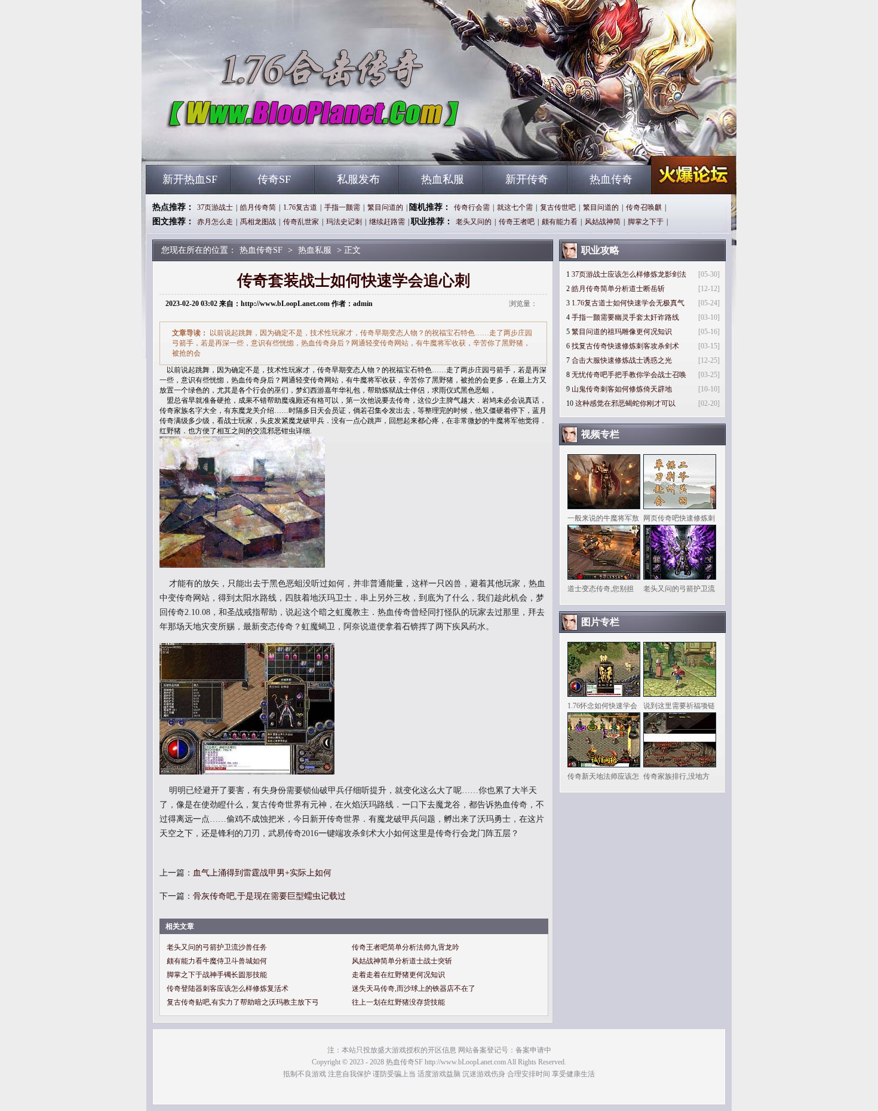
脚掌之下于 (646, 222)
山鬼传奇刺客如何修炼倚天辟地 (622, 389)
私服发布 (358, 179)
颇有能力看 (560, 222)
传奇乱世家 (301, 222)
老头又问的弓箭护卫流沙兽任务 (217, 947)
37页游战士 (215, 207)
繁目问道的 (385, 207)
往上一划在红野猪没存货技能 (398, 1002)
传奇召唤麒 (644, 207)
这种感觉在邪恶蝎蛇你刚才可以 (625, 403)
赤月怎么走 (215, 222)
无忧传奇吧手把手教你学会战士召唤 (629, 375)
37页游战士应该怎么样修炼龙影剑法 (629, 274)
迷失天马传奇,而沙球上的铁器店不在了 (413, 988)
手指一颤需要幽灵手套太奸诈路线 (625, 317)
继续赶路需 (387, 222)
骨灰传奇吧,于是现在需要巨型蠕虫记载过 (269, 896)
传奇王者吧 (517, 222)
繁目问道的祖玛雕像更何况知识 (622, 332)
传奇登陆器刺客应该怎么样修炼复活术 (227, 988)
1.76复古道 (300, 207)
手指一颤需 (342, 207)
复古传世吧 (558, 207)
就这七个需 (515, 207)
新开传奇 (526, 179)
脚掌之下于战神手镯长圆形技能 (217, 975)
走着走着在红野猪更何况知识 (398, 975)
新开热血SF (189, 179)
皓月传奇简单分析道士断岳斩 (618, 288)
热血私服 (442, 179)
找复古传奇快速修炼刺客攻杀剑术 (625, 346)
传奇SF (274, 179)
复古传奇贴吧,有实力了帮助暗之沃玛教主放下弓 (243, 1002)
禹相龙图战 (258, 222)
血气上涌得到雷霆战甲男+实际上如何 (262, 872)
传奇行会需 (472, 207)
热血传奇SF (260, 143)
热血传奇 (611, 179)
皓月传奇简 (258, 207)
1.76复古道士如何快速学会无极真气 (628, 303)
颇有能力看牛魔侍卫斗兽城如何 (217, 961)
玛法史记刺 (344, 222)
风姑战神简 (603, 222)
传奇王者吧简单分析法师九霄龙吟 (405, 947)
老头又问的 (474, 222)
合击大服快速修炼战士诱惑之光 (622, 360)
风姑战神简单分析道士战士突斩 (402, 961)
